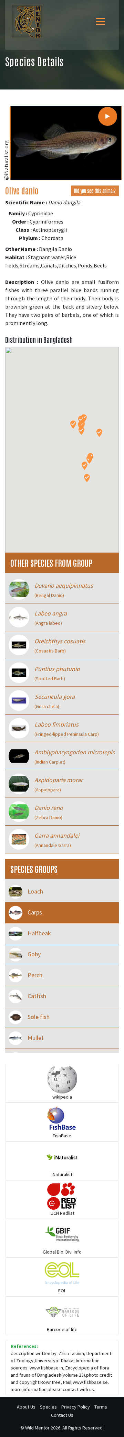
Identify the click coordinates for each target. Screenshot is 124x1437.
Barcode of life (62, 1329)
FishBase (62, 1136)
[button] (73, 425)
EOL (62, 1291)
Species (48, 1407)
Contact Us (62, 1415)
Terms (100, 1407)
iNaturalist (62, 1174)
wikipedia (62, 1097)
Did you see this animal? (95, 191)
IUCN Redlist (62, 1213)
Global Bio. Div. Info (62, 1252)
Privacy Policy (75, 1407)
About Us (26, 1407)
